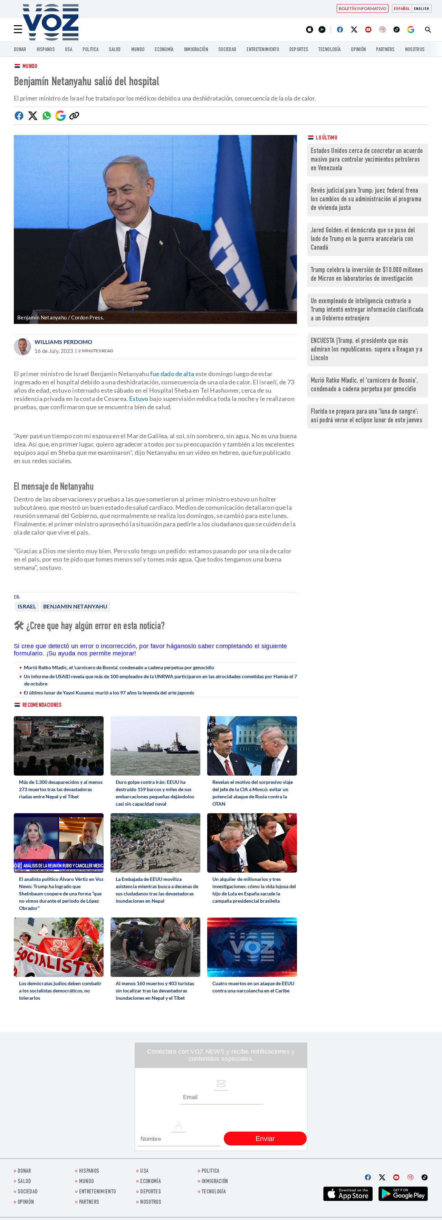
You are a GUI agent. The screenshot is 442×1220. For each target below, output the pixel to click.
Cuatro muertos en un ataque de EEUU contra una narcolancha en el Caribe (253, 986)
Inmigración (196, 49)
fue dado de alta (172, 373)
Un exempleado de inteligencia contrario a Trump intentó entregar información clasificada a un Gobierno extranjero (367, 310)
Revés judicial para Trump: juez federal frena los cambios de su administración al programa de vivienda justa (366, 200)
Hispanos (46, 49)
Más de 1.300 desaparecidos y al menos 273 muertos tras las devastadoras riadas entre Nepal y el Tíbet (61, 789)
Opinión (358, 49)
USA (68, 49)
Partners (385, 49)
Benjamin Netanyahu (75, 606)
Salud (115, 49)
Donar (20, 49)
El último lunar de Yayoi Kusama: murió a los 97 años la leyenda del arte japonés (109, 692)
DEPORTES (298, 49)
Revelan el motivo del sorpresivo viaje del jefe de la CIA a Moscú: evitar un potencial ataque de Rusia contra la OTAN (252, 793)
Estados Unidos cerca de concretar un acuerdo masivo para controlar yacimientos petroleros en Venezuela (367, 160)
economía (164, 49)
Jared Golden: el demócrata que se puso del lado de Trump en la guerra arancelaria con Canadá (363, 239)
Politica (90, 49)
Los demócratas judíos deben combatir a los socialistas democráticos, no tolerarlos (60, 990)
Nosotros (414, 49)
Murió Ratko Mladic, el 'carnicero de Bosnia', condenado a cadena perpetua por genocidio (119, 667)
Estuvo (138, 398)
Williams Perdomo (64, 341)
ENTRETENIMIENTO (263, 49)
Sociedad (227, 49)
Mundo (138, 49)
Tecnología (329, 49)
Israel (27, 606)
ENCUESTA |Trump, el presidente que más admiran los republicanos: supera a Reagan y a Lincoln (367, 350)
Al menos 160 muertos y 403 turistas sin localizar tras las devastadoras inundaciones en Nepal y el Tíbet (155, 990)
